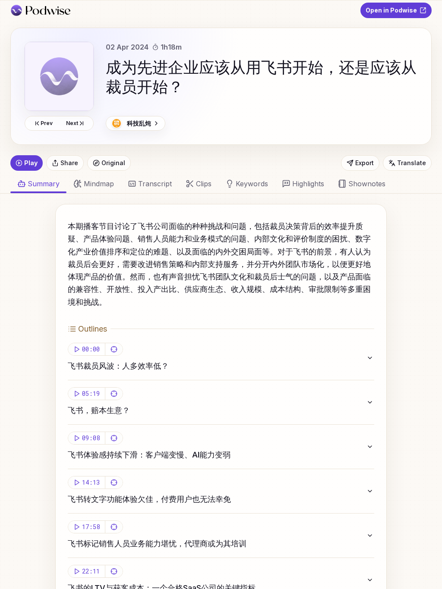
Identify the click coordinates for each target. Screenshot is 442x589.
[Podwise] (40, 10)
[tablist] (216, 183)
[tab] (93, 183)
